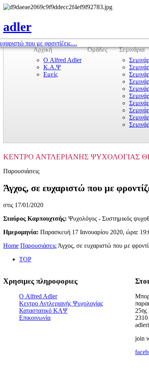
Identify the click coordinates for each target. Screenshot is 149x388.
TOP (25, 259)
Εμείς (50, 74)
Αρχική (42, 49)
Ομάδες (97, 49)
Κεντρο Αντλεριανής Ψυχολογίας (61, 303)
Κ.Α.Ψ (52, 67)
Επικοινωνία (34, 317)
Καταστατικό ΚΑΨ (43, 310)
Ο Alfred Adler (62, 60)
